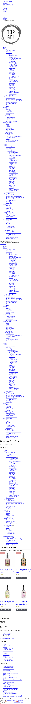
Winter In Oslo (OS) (14, 92)
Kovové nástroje (10, 129)
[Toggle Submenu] (17, 457)
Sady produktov (10, 95)
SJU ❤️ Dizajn (18, 702)
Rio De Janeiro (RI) (13, 81)
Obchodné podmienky (8, 666)
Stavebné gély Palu (10, 98)
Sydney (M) (12, 84)
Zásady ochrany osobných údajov (11, 673)
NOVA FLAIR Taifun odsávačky (14, 136)
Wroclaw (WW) (13, 94)
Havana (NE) (12, 61)
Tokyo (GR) (12, 85)
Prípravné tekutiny (10, 117)
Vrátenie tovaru (6, 670)
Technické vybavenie (8, 133)
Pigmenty (8, 114)
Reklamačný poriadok (8, 667)
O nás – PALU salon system (9, 677)
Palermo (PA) (12, 77)
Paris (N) (11, 79)
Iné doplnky (9, 132)
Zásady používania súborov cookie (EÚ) (12, 680)
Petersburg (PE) (13, 80)
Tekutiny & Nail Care (8, 115)
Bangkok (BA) (12, 57)
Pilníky (7, 125)
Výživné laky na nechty (11, 121)
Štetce (7, 124)
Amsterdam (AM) (13, 55)
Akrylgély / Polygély (11, 103)
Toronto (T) (12, 87)
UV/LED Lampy (10, 135)
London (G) (12, 69)
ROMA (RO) (12, 83)
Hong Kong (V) (13, 64)
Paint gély (8, 104)
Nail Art (5, 107)
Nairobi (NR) (12, 74)
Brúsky (7, 139)
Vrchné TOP (9, 53)
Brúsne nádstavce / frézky (12, 140)
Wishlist (5, 674)
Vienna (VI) (12, 89)
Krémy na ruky (9, 119)
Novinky (5, 47)
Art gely (8, 109)
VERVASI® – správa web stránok (14, 700)
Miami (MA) (12, 70)
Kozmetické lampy (10, 141)
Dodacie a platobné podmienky (10, 671)
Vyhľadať (2, 241)
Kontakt (5, 678)
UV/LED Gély (6, 96)
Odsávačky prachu (10, 137)
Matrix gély (9, 106)
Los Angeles (12, 68)
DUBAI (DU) (12, 59)
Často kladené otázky (8, 675)
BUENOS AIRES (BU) (15, 58)
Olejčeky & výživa (10, 118)
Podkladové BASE (10, 50)
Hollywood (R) (12, 62)
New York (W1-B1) (14, 76)
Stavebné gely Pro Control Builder (14, 99)
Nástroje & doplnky (7, 122)
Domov (2, 444)
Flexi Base (8, 51)
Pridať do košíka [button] (5, 578)
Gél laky (5, 49)
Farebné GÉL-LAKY (11, 54)
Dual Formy (9, 128)
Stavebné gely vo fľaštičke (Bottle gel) (15, 100)
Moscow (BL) (12, 73)
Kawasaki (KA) (13, 65)
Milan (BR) (12, 72)
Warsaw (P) (12, 91)
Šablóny (8, 126)
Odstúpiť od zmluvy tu (8, 669)
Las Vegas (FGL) (13, 66)
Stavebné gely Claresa (11, 102)
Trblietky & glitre (10, 113)
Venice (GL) (12, 88)
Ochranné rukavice (10, 130)
